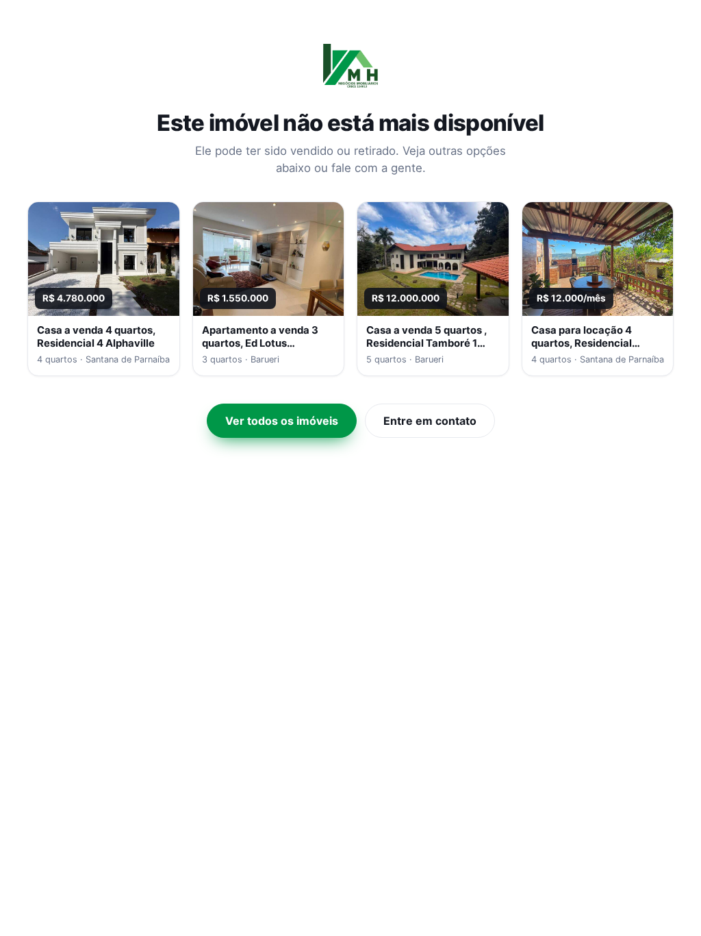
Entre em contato (429, 421)
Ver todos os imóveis (281, 421)
